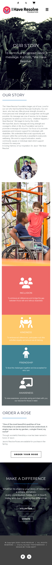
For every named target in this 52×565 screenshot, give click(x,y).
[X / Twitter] (29, 557)
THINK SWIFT (31, 547)
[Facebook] (23, 557)
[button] (26, 508)
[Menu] (47, 9)
